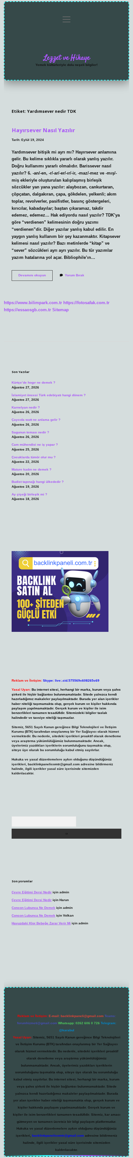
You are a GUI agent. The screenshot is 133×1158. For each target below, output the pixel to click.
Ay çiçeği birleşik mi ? (29, 494)
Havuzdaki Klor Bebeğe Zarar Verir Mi (41, 923)
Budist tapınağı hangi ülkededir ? (38, 481)
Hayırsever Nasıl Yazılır (43, 130)
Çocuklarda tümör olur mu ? (34, 457)
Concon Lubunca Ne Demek (33, 907)
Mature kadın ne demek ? (31, 469)
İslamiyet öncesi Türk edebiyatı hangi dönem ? (49, 395)
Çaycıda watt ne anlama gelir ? (36, 419)
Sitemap (60, 309)
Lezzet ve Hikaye (67, 58)
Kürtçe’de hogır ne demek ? (33, 382)
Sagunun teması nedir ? (30, 432)
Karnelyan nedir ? (26, 407)
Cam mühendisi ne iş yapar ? (35, 444)
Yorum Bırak (74, 275)
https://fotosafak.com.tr (86, 302)
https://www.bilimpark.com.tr (33, 302)
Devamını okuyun (35, 277)
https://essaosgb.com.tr (27, 309)
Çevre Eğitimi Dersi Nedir (32, 892)
